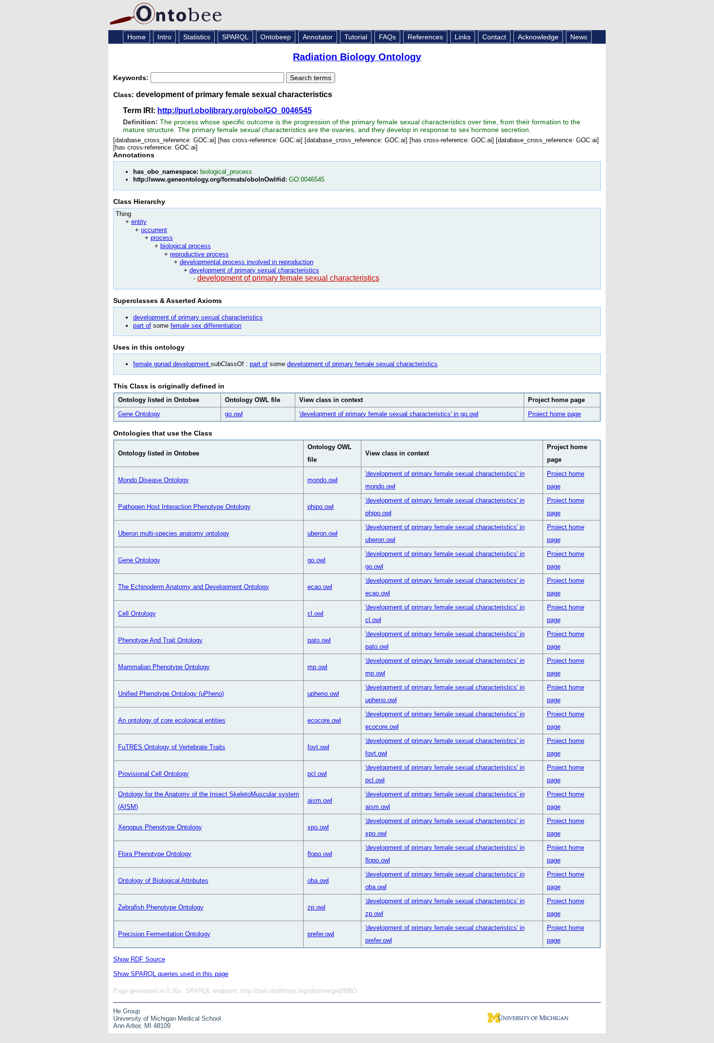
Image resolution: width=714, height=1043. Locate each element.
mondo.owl (322, 480)
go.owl (234, 414)
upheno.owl (323, 693)
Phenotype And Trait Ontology (160, 640)
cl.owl (315, 613)
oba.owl (318, 880)
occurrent (154, 230)
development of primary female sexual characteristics (288, 278)
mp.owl (317, 667)
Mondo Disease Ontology (153, 480)
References (425, 37)
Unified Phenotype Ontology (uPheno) (171, 693)
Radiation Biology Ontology (357, 56)
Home (136, 37)
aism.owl (319, 800)
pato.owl (319, 640)
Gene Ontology (139, 414)
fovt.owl (318, 747)
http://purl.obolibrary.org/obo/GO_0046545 (234, 110)
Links (463, 37)
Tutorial (355, 37)
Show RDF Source (139, 959)
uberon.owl (322, 533)
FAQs (387, 37)
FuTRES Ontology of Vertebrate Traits (171, 747)
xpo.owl (318, 827)
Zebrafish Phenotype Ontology (161, 907)
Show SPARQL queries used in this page (170, 973)
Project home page (554, 414)
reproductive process (199, 254)
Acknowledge (538, 37)
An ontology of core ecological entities (171, 720)
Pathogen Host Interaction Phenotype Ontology (184, 506)
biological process (185, 246)
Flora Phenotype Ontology (154, 854)
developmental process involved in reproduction (246, 262)
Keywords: (132, 78)
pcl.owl (317, 773)
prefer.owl (320, 934)
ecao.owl (319, 586)
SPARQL (235, 37)
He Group (126, 1011)
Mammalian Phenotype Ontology (164, 667)
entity (139, 221)
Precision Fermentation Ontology (164, 934)
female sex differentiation (205, 325)
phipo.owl (320, 506)
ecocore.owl (324, 720)
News (578, 37)
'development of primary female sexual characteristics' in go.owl (388, 414)
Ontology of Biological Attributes (163, 880)
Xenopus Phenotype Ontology (160, 827)
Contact (494, 37)
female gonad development (172, 364)
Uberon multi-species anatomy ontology (173, 533)
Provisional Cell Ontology (153, 773)
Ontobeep (275, 37)
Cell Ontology (137, 613)
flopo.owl (319, 854)
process (162, 237)
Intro (164, 37)
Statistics (196, 37)
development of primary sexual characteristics (254, 270)
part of (142, 325)
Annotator (318, 37)
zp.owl (316, 907)
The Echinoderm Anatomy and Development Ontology (193, 586)
